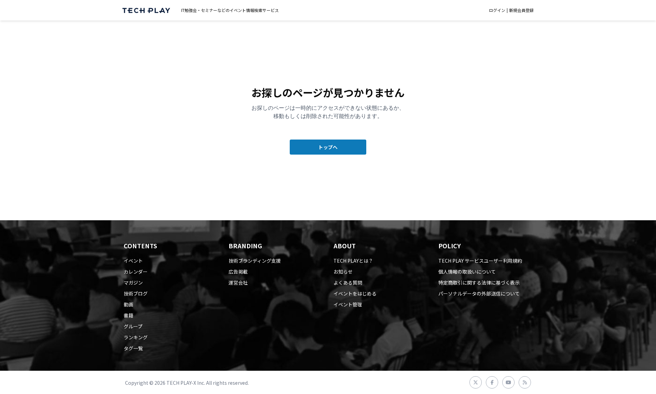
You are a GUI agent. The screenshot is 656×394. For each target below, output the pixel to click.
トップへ (328, 147)
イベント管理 (347, 304)
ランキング (136, 337)
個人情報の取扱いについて (467, 271)
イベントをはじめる (355, 293)
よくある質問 (347, 282)
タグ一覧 (133, 348)
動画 (128, 304)
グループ (133, 326)
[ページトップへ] (146, 10)
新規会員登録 (521, 10)
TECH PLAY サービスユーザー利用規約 (480, 260)
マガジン (133, 282)
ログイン (497, 10)
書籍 (128, 315)
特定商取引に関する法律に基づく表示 (479, 282)
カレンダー (136, 271)
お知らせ (343, 271)
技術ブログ (136, 293)
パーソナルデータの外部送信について (479, 293)
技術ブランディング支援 (255, 260)
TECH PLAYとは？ (353, 260)
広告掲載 (238, 271)
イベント (133, 260)
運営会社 (238, 282)
